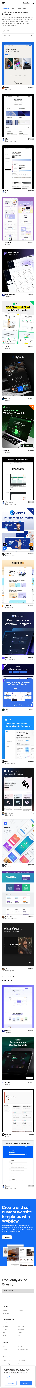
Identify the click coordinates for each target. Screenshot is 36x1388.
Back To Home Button (18, 8)
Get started (26, 3)
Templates (5, 8)
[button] (18, 35)
